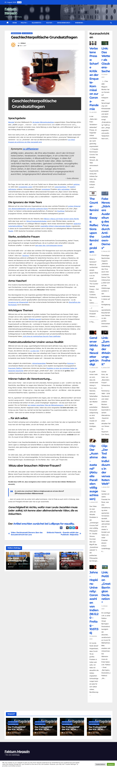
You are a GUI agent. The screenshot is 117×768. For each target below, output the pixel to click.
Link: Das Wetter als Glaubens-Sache (105, 60)
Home (15, 23)
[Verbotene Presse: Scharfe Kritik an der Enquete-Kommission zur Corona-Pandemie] (92, 44)
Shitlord (23, 43)
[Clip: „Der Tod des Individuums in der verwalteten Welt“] (104, 441)
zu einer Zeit (34, 351)
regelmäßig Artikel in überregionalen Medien (55, 226)
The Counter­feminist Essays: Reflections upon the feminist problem (93, 225)
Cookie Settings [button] (100, 764)
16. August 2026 (41, 732)
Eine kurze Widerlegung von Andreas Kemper (17, 560)
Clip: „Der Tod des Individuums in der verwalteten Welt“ (105, 464)
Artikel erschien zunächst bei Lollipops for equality (43, 523)
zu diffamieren (30, 149)
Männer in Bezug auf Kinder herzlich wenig (61, 219)
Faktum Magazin (17, 751)
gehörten (76, 184)
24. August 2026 (15, 732)
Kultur (49, 23)
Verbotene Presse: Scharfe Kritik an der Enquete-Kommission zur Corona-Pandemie (94, 79)
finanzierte (15, 368)
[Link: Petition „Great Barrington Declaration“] (104, 568)
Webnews (79, 23)
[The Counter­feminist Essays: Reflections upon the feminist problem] (92, 194)
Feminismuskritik (16, 33)
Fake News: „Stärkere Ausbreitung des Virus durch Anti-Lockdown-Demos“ (105, 223)
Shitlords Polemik (27, 33)
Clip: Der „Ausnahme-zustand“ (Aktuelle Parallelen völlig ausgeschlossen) (93, 472)
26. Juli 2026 (67, 732)
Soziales (64, 555)
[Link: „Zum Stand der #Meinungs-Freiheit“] (104, 333)
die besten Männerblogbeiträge (43, 122)
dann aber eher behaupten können (49, 245)
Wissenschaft (39, 555)
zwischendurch (63, 23)
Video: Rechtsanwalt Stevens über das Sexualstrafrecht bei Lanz (27, 533)
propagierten (25, 187)
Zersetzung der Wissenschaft (18, 302)
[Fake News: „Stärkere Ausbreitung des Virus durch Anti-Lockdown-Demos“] (104, 194)
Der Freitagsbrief (13, 721)
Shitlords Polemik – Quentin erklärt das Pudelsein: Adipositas (63, 533)
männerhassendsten (39, 363)
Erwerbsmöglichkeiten (36, 221)
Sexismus (25, 255)
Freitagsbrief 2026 (13, 724)
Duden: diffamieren (73, 178)
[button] (111, 23)
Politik (24, 23)
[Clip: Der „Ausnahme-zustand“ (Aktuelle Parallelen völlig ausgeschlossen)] (92, 441)
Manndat (11, 122)
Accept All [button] (111, 764)
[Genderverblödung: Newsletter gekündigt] (92, 333)
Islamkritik (36, 23)
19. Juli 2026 (94, 732)
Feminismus (11, 555)
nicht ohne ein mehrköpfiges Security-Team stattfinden (41, 336)
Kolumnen (70, 363)
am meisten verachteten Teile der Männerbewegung (46, 405)
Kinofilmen (61, 211)
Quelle (11, 231)
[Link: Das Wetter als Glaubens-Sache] (104, 44)
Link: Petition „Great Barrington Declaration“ (105, 587)
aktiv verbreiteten (64, 189)
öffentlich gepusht (35, 319)
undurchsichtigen (60, 187)
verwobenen (46, 189)
